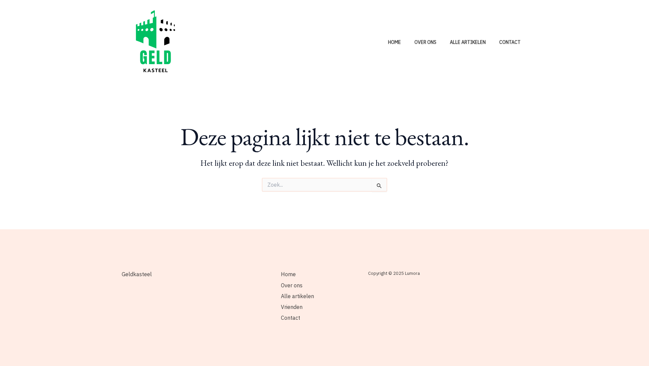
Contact (510, 42)
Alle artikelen (468, 42)
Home (394, 42)
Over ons (425, 42)
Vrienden (292, 307)
